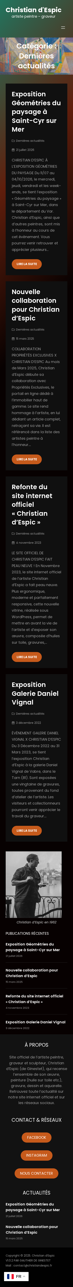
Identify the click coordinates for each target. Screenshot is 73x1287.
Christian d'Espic (33, 9)
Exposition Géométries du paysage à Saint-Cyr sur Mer (36, 112)
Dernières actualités (30, 141)
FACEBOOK (36, 1137)
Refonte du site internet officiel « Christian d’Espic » (32, 504)
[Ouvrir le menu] (63, 27)
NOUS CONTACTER (36, 1173)
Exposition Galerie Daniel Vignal (35, 693)
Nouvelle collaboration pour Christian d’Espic (36, 305)
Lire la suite (27, 264)
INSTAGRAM (36, 1155)
